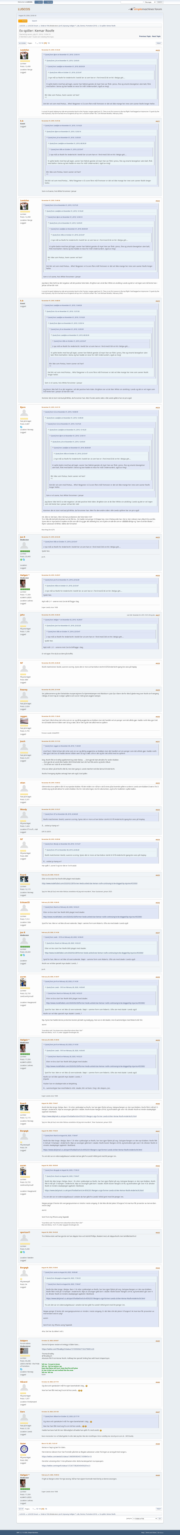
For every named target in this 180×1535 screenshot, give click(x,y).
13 (40, 43)
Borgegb (24, 1131)
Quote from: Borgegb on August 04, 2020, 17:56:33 (62, 1170)
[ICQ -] (21, 559)
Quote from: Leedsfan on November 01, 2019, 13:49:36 (63, 305)
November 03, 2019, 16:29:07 (51, 575)
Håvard (23, 1382)
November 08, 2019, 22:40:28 (51, 663)
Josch (22, 741)
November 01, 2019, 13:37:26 (51, 121)
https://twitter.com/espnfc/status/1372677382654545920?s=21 (66, 1466)
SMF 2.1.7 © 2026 (22, 1532)
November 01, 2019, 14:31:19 (51, 407)
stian (22, 782)
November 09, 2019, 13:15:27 (51, 809)
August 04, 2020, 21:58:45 (50, 1267)
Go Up (21, 1509)
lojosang (66, 26)
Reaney (23, 689)
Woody (23, 809)
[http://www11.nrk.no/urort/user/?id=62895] (21, 999)
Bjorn (23, 407)
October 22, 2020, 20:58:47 (50, 1340)
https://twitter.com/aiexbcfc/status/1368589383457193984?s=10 (67, 1456)
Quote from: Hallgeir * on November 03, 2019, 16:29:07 (63, 620)
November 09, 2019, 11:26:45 (51, 716)
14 (42, 43)
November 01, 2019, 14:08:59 (51, 301)
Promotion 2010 (91, 26)
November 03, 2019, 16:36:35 (51, 615)
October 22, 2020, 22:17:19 (50, 1382)
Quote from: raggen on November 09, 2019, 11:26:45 (63, 746)
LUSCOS (24, 9)
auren (23, 976)
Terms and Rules (151, 1532)
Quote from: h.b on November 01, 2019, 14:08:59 (61, 412)
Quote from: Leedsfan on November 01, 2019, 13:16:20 (63, 126)
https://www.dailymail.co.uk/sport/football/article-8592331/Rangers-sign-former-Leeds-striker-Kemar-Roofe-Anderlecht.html (89, 1116)
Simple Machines (33, 1532)
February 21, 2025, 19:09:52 (50, 1475)
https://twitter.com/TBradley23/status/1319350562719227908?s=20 (68, 1349)
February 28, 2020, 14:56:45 (50, 902)
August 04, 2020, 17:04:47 (50, 1103)
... (38, 43)
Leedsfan (24, 50)
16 (49, 43)
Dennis (82, 26)
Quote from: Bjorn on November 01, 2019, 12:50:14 (62, 55)
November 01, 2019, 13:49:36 (51, 200)
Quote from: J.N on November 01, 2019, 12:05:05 (63, 61)
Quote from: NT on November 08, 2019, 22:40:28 (61, 814)
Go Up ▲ (160, 1532)
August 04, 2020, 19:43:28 (50, 1232)
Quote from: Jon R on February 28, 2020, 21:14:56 (61, 981)
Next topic (156, 36)
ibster (23, 1443)
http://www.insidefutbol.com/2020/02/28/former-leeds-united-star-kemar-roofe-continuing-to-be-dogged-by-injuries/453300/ (90, 883)
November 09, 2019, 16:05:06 (51, 839)
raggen (23, 716)
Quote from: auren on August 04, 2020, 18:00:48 (61, 1272)
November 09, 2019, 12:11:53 (51, 741)
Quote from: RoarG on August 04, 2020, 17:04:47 (61, 1136)
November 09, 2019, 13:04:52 (51, 783)
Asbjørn (24, 1340)
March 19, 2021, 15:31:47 (49, 1443)
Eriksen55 (25, 902)
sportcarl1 (25, 1232)
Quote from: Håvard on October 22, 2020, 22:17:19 (62, 1416)
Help (142, 1532)
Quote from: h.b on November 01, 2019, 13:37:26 (61, 205)
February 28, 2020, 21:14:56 (50, 932)
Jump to (129, 1518)
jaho (22, 614)
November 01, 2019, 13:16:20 (51, 50)
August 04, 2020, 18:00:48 (50, 1165)
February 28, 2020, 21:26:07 (50, 977)
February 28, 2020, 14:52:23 (50, 875)
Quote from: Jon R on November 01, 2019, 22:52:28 (62, 580)
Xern (22, 1411)
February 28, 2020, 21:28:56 (50, 1040)
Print (159, 43)
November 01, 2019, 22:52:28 (51, 537)
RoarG (23, 874)
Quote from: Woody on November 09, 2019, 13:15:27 (62, 844)
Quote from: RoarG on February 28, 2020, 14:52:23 (62, 907)
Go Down (22, 43)
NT (21, 663)
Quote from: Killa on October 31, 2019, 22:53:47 (66, 72)
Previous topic (145, 36)
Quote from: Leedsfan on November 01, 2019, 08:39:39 (66, 66)
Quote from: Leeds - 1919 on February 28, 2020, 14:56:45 (64, 937)
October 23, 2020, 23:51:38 (50, 1412)
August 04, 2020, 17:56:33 (50, 1131)
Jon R (60, 26)
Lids (78, 26)
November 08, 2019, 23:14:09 (51, 689)
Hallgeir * (72, 26)
